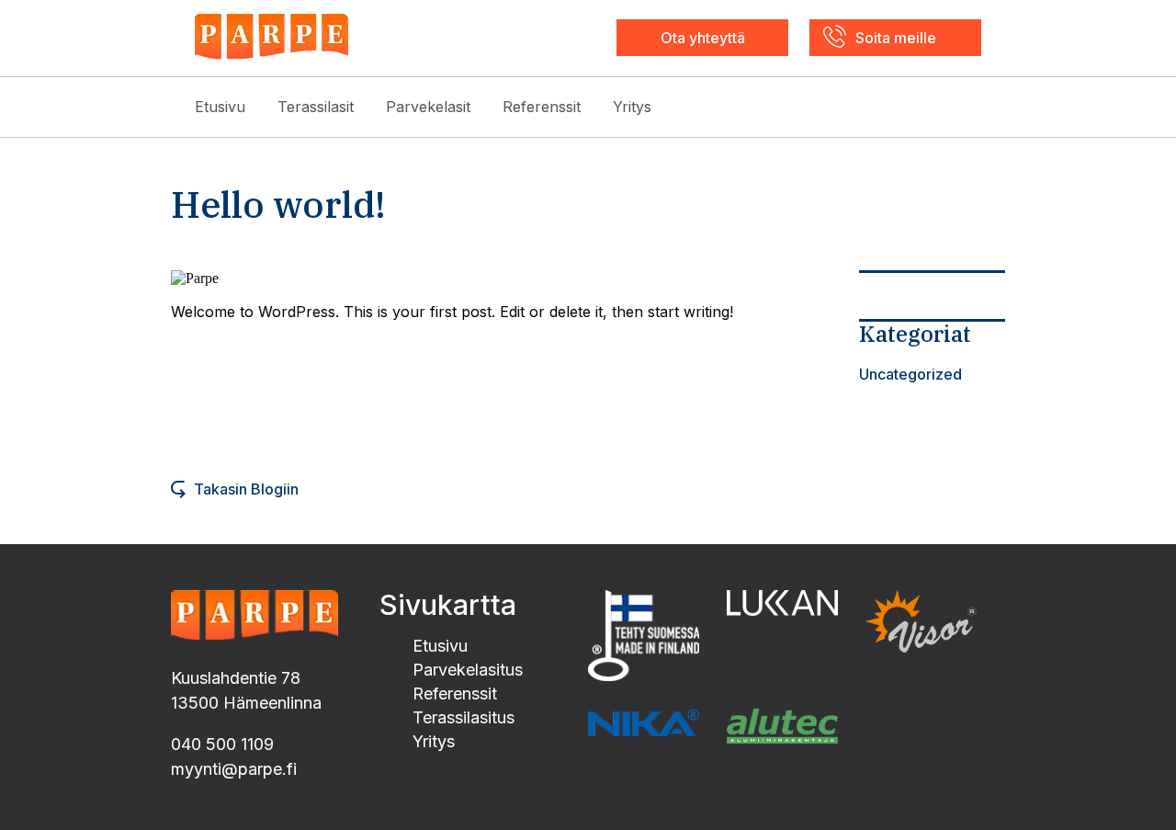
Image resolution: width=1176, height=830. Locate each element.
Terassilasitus (463, 717)
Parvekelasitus (468, 669)
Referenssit (542, 106)
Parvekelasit (428, 106)
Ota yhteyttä (703, 37)
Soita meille (895, 37)
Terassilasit (315, 106)
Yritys (632, 106)
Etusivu (220, 106)
